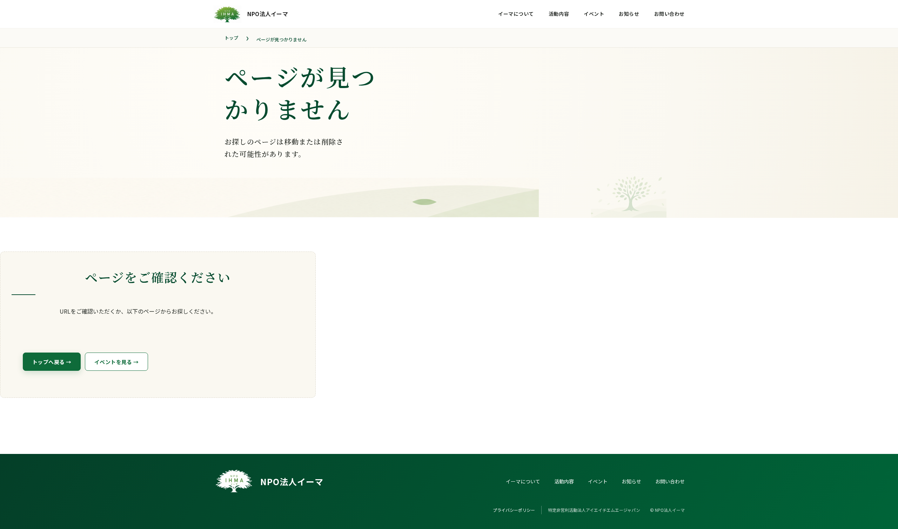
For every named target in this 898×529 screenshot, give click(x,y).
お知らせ (629, 13)
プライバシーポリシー (514, 510)
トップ (231, 37)
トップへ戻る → (51, 362)
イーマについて (516, 13)
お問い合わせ (669, 13)
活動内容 (559, 13)
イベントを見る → (116, 362)
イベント (594, 13)
